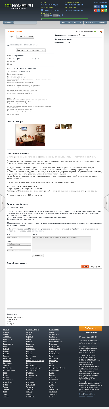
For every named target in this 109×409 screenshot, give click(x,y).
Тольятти (29, 387)
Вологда (6, 346)
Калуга (51, 356)
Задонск (29, 351)
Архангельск (54, 334)
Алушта (29, 332)
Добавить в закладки (100, 2)
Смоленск (30, 382)
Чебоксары (53, 389)
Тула (51, 387)
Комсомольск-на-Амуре (35, 361)
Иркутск (29, 354)
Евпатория (30, 349)
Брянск (29, 342)
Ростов (51, 375)
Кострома (7, 361)
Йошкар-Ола (54, 354)
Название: (8, 22)
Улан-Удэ (29, 392)
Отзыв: (34, 235)
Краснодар (53, 361)
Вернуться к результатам (71, 23)
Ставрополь (53, 380)
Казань (6, 356)
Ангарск (6, 334)
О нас (81, 394)
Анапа (51, 332)
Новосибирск (54, 330)
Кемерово (7, 358)
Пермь (5, 375)
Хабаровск (30, 389)
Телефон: (10, 248)
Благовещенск (54, 339)
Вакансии (82, 396)
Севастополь (8, 380)
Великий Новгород (56, 342)
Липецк (6, 365)
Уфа (5, 394)
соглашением (38, 231)
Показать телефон (25, 37)
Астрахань (7, 337)
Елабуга (6, 351)
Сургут (5, 385)
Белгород (52, 337)
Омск (5, 373)
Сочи (28, 380)
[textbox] (25, 22)
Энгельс (6, 397)
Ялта (51, 397)
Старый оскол (8, 382)
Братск (6, 342)
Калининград (31, 356)
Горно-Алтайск (54, 346)
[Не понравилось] (101, 32)
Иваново (52, 351)
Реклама (87, 394)
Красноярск (7, 363)
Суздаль (52, 382)
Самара (29, 377)
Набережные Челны (57, 368)
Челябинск (53, 394)
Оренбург (29, 373)
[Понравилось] (95, 31)
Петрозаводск (31, 375)
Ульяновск (53, 392)
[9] (30, 135)
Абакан (6, 332)
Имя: (8, 235)
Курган (28, 363)
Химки (28, 394)
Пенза (51, 373)
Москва (6, 330)
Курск (51, 363)
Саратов (52, 377)
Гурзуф (6, 349)
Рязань (6, 377)
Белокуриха (7, 339)
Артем (28, 334)
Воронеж (29, 346)
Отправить (38, 255)
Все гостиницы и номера (95, 23)
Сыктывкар (30, 385)
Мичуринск (7, 368)
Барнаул (29, 337)
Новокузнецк (54, 370)
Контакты (90, 396)
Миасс (51, 365)
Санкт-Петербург (32, 330)
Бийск (28, 339)
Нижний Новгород (33, 370)
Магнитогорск (31, 365)
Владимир (30, 344)
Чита (5, 392)
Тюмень (6, 389)
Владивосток (8, 344)
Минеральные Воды (34, 368)
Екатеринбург (54, 349)
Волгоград (53, 344)
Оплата (93, 394)
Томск (5, 387)
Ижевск (6, 354)
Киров (28, 358)
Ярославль (30, 397)
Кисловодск (53, 358)
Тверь (51, 385)
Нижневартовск (9, 370)
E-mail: (9, 241)
